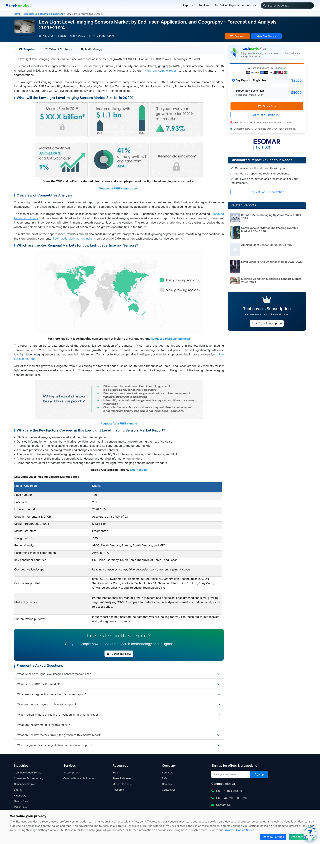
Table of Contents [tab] (60, 49)
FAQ (164, 778)
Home (17, 13)
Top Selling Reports (226, 5)
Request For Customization (267, 192)
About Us (167, 772)
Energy (18, 789)
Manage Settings (273, 836)
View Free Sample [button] (266, 36)
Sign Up (259, 774)
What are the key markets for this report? (43, 724)
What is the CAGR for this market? (38, 684)
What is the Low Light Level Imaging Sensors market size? (54, 674)
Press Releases (122, 778)
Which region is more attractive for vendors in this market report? (59, 714)
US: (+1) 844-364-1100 (230, 791)
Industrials (20, 806)
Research (118, 789)
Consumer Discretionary (28, 778)
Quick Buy (269, 106)
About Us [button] (248, 5)
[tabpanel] (119, 341)
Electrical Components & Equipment (43, 13)
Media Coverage (122, 784)
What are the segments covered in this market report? (51, 694)
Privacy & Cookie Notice (239, 830)
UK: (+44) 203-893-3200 (231, 798)
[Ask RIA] (310, 834)
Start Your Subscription (267, 323)
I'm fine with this (301, 836)
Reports (188, 5)
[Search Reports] (264, 5)
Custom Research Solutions (80, 778)
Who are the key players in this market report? (46, 704)
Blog (115, 772)
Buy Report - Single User (251, 80)
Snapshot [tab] (29, 49)
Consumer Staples (25, 784)
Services (203, 5)
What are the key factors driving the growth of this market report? (59, 735)
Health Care (21, 801)
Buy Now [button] (239, 36)
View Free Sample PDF (266, 114)
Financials (20, 795)
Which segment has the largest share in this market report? (54, 745)
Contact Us (169, 789)
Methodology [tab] (93, 49)
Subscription (70, 772)
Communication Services (29, 772)
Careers (167, 784)
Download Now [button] (121, 653)
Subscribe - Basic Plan (250, 90)
